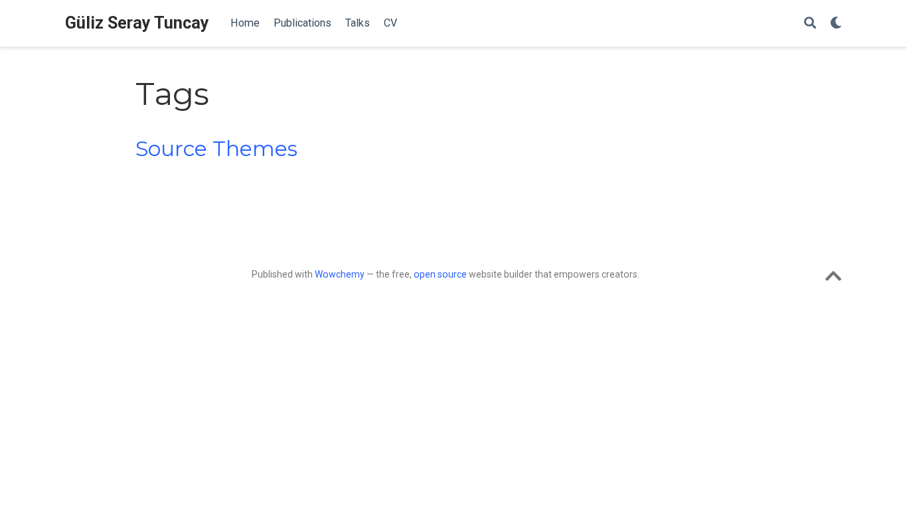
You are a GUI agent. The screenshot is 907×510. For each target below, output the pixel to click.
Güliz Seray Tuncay (137, 23)
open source (440, 274)
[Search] (810, 23)
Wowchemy (340, 274)
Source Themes (216, 148)
